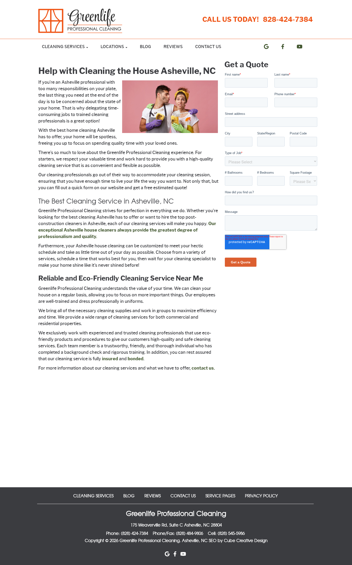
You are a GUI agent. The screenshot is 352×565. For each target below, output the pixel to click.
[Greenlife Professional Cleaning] (83, 21)
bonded (135, 358)
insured (110, 358)
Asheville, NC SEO (199, 540)
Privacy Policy (261, 496)
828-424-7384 (288, 19)
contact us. (203, 368)
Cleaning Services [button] (64, 46)
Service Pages (220, 496)
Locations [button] (113, 46)
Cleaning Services (93, 496)
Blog (145, 46)
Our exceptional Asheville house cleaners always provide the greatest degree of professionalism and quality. (127, 230)
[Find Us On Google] (270, 46)
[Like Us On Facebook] (286, 46)
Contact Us (208, 46)
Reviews (173, 46)
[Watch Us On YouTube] (303, 46)
